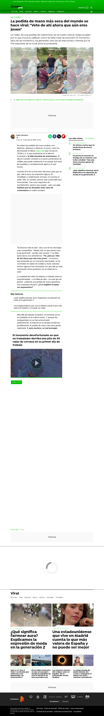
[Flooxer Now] (24, 7)
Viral (21, 11)
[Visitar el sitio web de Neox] (45, 696)
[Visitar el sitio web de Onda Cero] (73, 696)
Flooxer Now (15, 529)
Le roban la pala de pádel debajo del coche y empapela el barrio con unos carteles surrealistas (82, 673)
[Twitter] (17, 138)
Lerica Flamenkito (18, 1)
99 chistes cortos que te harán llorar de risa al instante (84, 147)
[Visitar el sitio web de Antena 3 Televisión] (31, 696)
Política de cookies (63, 708)
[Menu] (91, 11)
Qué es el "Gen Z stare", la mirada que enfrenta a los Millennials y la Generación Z (20, 673)
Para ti (36, 11)
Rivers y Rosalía (70, 1)
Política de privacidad (50, 708)
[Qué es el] (21, 660)
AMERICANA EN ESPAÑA (60, 629)
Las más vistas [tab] (76, 138)
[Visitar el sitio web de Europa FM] (80, 696)
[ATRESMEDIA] (17, 699)
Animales (51, 11)
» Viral (22, 529)
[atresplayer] (82, 8)
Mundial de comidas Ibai (48, 1)
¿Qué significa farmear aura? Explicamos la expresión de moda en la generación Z (86, 172)
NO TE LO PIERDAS (79, 668)
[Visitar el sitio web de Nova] (52, 696)
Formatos (60, 11)
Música (43, 11)
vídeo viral (40, 151)
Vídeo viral (16, 382)
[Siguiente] (92, 1)
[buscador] (91, 8)
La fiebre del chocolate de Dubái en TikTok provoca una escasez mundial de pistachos (48, 100)
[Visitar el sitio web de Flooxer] (65, 701)
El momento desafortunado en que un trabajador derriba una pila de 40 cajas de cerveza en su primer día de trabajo (36, 340)
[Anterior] (12, 1)
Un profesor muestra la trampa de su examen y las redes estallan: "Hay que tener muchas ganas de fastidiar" (85, 160)
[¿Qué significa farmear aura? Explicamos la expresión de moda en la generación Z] (31, 615)
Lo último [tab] (90, 138)
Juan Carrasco (22, 135)
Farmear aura (60, 1)
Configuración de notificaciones (63, 711)
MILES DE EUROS (78, 154)
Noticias (28, 11)
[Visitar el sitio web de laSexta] (38, 696)
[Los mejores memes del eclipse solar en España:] (62, 660)
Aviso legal (39, 708)
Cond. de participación (77, 708)
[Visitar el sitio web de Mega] (59, 696)
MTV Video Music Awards (32, 1)
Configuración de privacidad (44, 711)
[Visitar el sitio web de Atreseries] (66, 696)
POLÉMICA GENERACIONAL (19, 668)
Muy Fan (14, 11)
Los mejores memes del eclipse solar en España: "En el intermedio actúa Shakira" (61, 673)
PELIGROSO (35, 668)
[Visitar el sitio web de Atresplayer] (55, 701)
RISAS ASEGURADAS (79, 143)
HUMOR (55, 668)
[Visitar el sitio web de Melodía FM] (87, 696)
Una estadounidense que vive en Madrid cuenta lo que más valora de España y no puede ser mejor (72, 640)
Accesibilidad (77, 711)
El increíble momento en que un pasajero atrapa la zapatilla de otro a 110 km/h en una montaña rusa (41, 673)
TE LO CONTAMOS (79, 168)
